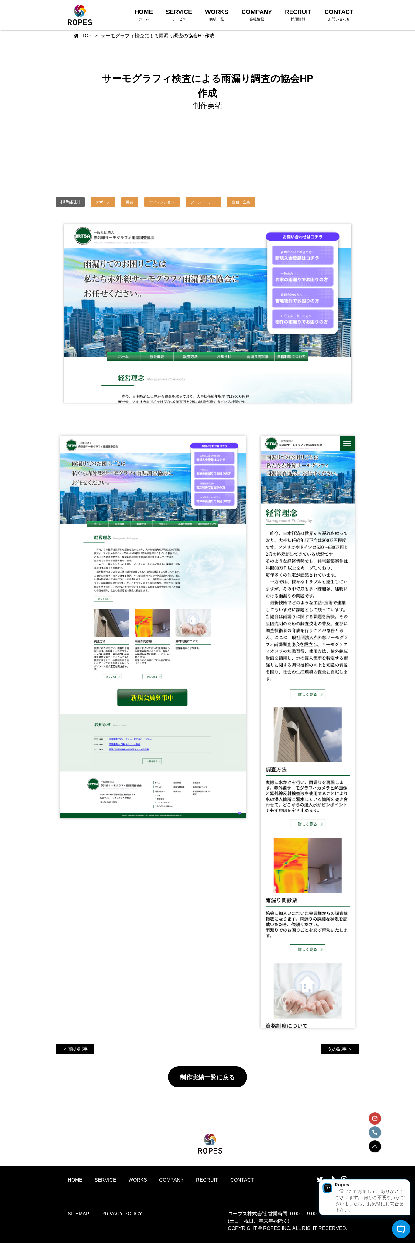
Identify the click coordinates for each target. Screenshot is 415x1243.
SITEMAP (78, 1213)
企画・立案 (241, 202)
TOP (87, 35)
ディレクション (162, 202)
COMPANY (171, 1180)
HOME (75, 1180)
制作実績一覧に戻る (207, 1077)
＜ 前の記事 (75, 1049)
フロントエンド (203, 202)
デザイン (103, 202)
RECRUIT (207, 1180)
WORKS (138, 1180)
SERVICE (105, 1180)
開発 (129, 202)
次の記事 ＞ (340, 1049)
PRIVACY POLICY (121, 1213)
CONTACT (242, 1180)
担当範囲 (70, 201)
